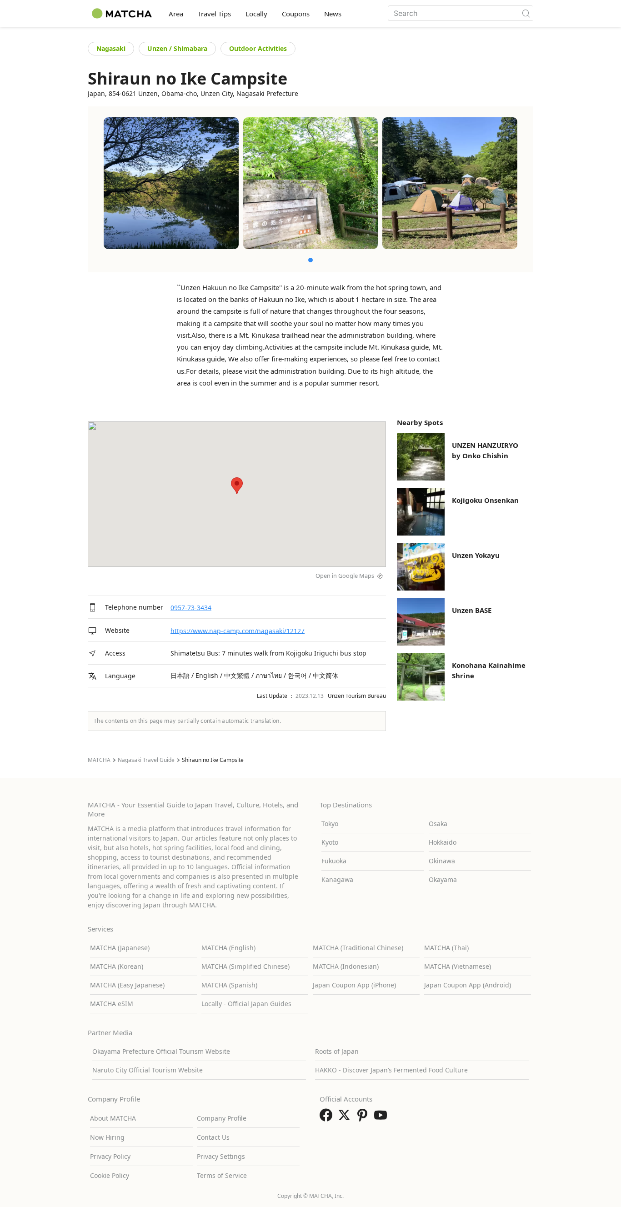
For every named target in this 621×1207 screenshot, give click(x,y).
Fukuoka (333, 860)
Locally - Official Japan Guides (246, 1003)
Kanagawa (337, 879)
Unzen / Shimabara (177, 48)
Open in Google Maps (345, 575)
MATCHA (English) (228, 947)
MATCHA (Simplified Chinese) (245, 966)
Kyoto (329, 842)
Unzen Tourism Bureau (357, 696)
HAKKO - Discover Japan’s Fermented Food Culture (391, 1070)
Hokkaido (442, 842)
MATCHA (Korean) (116, 966)
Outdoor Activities (258, 48)
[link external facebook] (328, 1118)
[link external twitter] (346, 1118)
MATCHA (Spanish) (229, 985)
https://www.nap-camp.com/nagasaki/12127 (237, 630)
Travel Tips (214, 13)
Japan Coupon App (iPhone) (354, 985)
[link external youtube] (382, 1118)
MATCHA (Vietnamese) (457, 966)
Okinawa (442, 860)
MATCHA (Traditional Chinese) (358, 947)
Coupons (296, 13)
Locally (256, 13)
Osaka (438, 823)
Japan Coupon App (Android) (467, 985)
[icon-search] (526, 13)
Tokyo (329, 823)
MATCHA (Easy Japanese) (127, 985)
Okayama (443, 879)
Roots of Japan (337, 1051)
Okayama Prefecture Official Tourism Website (161, 1051)
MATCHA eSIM (111, 1003)
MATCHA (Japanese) (120, 947)
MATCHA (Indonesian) (346, 966)
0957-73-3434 (190, 607)
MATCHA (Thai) (446, 947)
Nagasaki (110, 48)
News (332, 13)
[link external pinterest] (364, 1118)
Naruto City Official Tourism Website (147, 1070)
